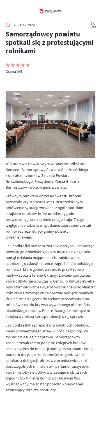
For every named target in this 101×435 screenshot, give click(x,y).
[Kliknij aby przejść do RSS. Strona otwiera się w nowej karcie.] (93, 25)
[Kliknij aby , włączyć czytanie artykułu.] (10, 82)
